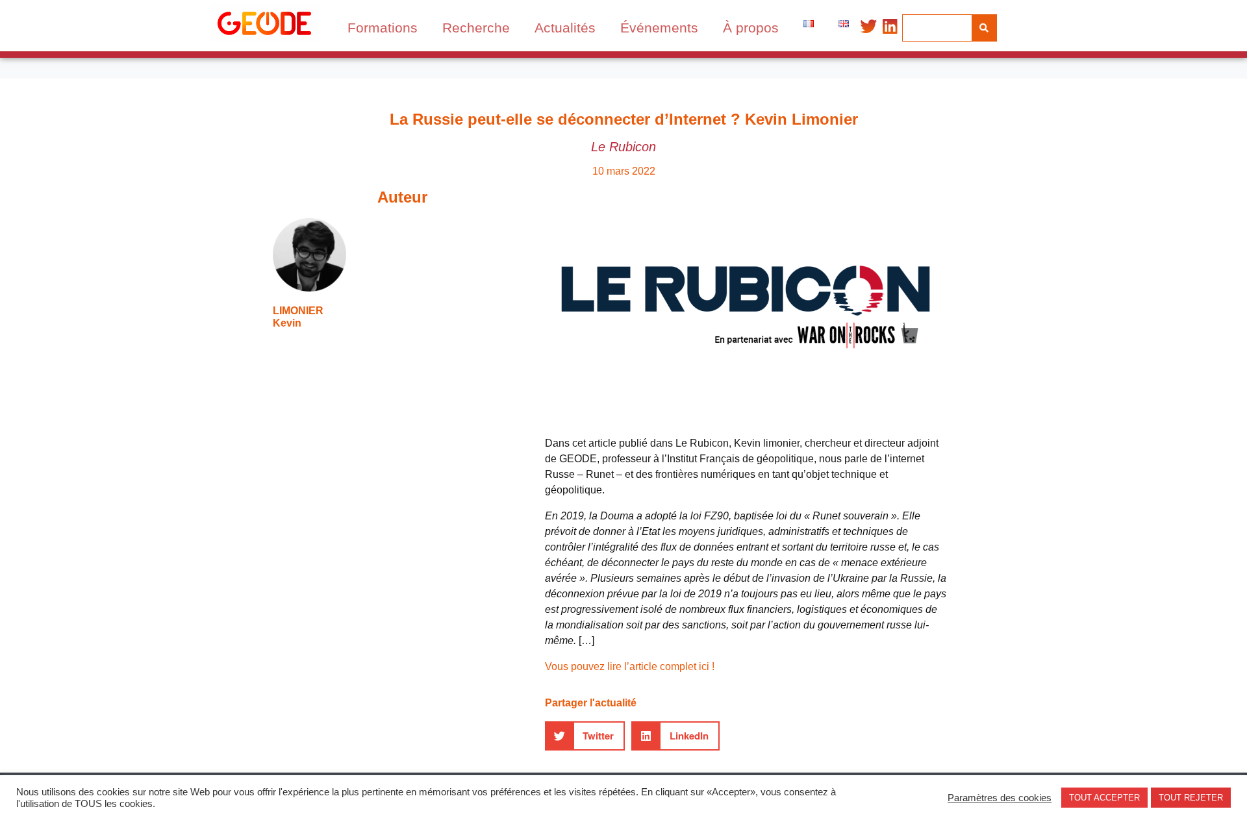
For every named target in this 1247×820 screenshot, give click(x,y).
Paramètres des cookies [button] (1000, 798)
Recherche (476, 27)
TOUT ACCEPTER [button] (1104, 797)
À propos (751, 27)
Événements (659, 27)
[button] (585, 736)
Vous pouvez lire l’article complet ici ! (629, 666)
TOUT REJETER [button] (1191, 797)
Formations (382, 27)
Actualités (565, 27)
